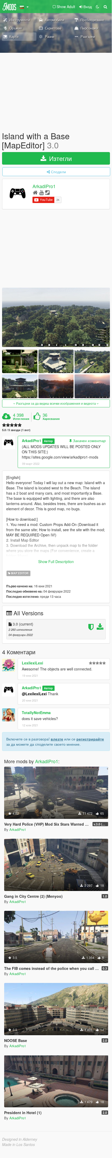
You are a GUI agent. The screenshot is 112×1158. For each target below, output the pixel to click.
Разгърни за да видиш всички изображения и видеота (56, 403)
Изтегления (21, 418)
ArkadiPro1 (44, 186)
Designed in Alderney (19, 1139)
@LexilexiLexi (34, 693)
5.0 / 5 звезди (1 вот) (16, 430)
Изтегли (59, 158)
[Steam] (47, 192)
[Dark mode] (97, 6)
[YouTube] (41, 192)
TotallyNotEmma (36, 712)
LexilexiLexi (32, 662)
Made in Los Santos (18, 1144)
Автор (48, 441)
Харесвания (51, 418)
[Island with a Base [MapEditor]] (56, 317)
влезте (57, 739)
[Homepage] (35, 192)
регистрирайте (90, 739)
